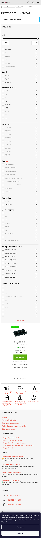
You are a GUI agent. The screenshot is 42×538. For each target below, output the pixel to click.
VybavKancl (21, 82)
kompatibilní (21, 204)
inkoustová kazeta (21, 171)
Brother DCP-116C (21, 257)
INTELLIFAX (21, 104)
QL (21, 118)
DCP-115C (21, 131)
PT (21, 115)
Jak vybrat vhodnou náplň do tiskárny (15, 443)
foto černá (21, 237)
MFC (21, 108)
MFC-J (21, 111)
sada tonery (21, 188)
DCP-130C (21, 145)
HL (21, 101)
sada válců (21, 192)
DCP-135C (21, 148)
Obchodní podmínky (9, 420)
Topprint (21, 79)
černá (21, 220)
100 (21, 293)
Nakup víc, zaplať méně (10, 480)
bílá (21, 216)
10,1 (21, 290)
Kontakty (5, 417)
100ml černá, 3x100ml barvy (21, 297)
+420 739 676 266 (14, 500)
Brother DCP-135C (21, 270)
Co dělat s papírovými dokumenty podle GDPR (18, 445)
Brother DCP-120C (21, 263)
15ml (21, 314)
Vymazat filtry (20, 320)
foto (21, 230)
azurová (21, 213)
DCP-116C (21, 134)
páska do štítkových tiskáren (21, 178)
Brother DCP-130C (21, 267)
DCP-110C (21, 127)
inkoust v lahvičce (21, 168)
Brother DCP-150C (21, 277)
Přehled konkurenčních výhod (12, 457)
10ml (21, 304)
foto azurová (21, 233)
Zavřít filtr (7, 27)
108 (21, 300)
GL (21, 98)
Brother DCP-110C (21, 250)
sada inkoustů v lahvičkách (21, 185)
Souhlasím (20, 533)
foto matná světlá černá (21, 240)
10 (21, 286)
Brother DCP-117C (21, 260)
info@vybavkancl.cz (13, 495)
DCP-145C (21, 152)
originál (21, 201)
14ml (21, 307)
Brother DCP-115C (21, 253)
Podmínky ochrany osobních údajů (14, 426)
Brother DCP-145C (21, 274)
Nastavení (20, 527)
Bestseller (21, 63)
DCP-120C (21, 141)
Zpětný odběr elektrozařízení (12, 440)
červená (21, 223)
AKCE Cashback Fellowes (11, 472)
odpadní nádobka (21, 175)
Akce (21, 53)
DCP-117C (21, 138)
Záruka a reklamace (8, 429)
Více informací (6, 522)
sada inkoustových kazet (21, 181)
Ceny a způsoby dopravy (10, 423)
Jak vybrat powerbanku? (10, 438)
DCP (21, 91)
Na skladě (21, 49)
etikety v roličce (21, 164)
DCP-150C (21, 155)
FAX (21, 94)
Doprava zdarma (21, 67)
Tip (21, 60)
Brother (21, 75)
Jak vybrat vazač (7, 448)
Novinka (21, 56)
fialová (21, 227)
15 (21, 310)
